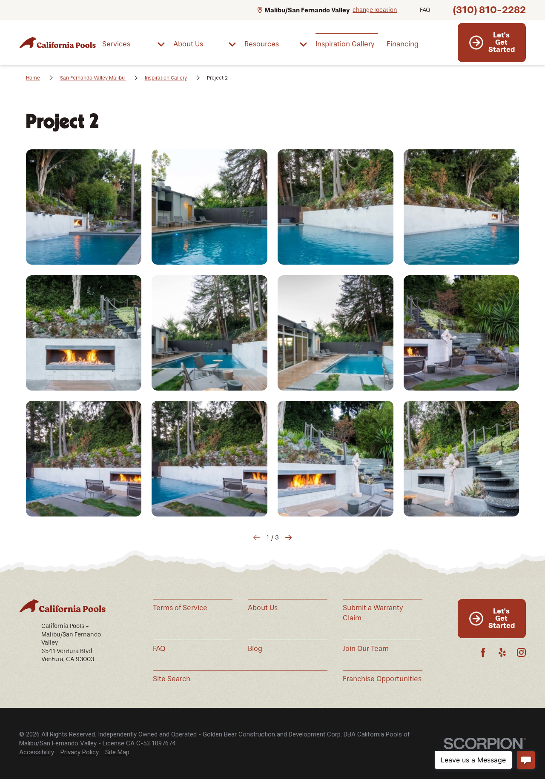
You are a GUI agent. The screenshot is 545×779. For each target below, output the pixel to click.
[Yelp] (502, 652)
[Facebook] (483, 652)
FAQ (425, 10)
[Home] (57, 42)
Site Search (171, 679)
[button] (84, 207)
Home (33, 78)
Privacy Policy (79, 752)
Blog (255, 649)
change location (375, 10)
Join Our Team (366, 649)
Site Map (117, 752)
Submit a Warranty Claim (373, 613)
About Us (263, 608)
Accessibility (36, 752)
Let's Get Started (501, 42)
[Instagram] (521, 652)
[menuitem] (133, 43)
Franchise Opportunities (382, 679)
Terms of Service (180, 608)
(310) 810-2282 (489, 10)
